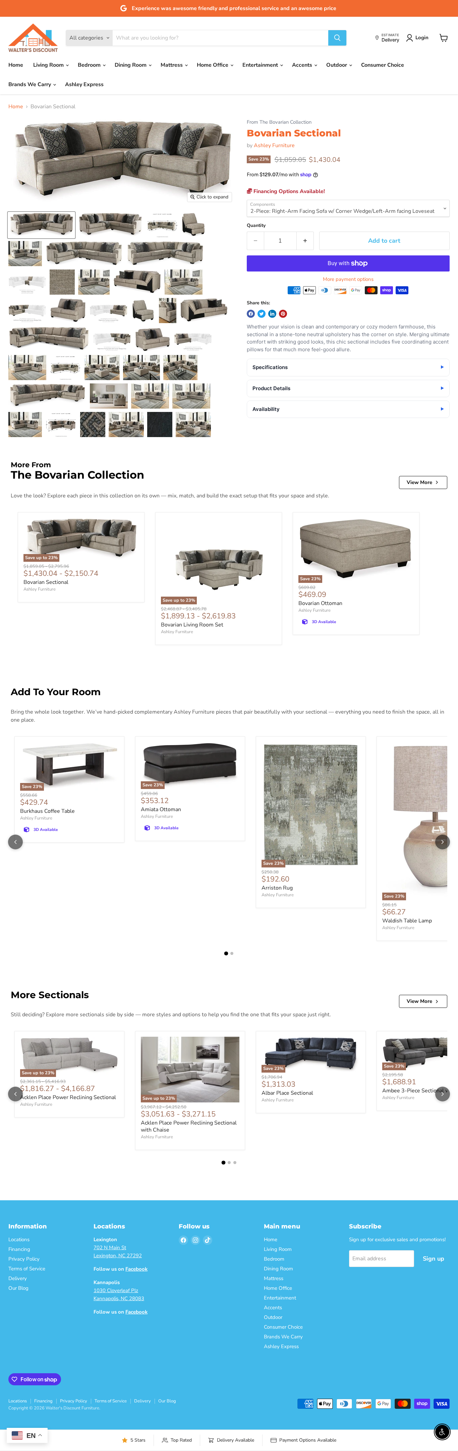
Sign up (433, 1259)
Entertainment (260, 65)
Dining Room (131, 65)
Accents (302, 65)
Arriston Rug (277, 888)
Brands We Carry (30, 84)
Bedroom (90, 65)
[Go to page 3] (234, 1162)
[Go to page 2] (231, 953)
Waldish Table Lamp (407, 920)
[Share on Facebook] (251, 314)
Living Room (49, 65)
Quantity (256, 225)
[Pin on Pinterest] (283, 314)
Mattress (172, 65)
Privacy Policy (24, 1259)
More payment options (348, 279)
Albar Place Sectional (287, 1093)
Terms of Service (26, 1268)
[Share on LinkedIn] (272, 314)
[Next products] (442, 842)
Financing (19, 1249)
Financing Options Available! (288, 191)
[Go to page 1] (226, 953)
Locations (19, 1239)
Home (15, 65)
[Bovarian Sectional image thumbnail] (41, 225)
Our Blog (18, 1288)
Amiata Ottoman (161, 809)
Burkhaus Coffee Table (47, 811)
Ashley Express (84, 84)
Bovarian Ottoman (320, 603)
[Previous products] (15, 842)
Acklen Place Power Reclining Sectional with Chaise (189, 1126)
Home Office (213, 65)
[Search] (337, 38)
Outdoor (337, 65)
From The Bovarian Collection (279, 122)
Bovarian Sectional (45, 582)
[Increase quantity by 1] (305, 241)
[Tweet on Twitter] (261, 314)
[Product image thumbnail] (110, 225)
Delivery (17, 1278)
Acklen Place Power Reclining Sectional (68, 1097)
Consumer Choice (382, 65)
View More (419, 482)
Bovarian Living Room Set (192, 624)
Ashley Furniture (274, 145)
